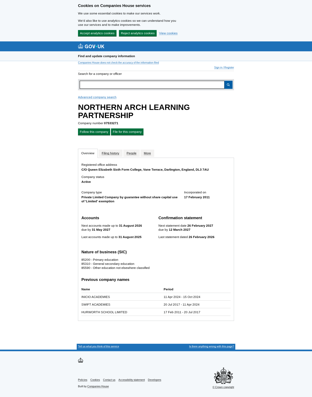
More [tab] (147, 153)
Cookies (95, 379)
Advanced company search (97, 97)
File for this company (127, 131)
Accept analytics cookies (97, 33)
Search (228, 85)
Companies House (98, 386)
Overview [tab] (87, 153)
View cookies (168, 33)
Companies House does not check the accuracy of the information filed (118, 62)
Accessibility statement (131, 379)
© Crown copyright (223, 387)
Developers (154, 379)
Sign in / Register (224, 67)
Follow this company (94, 131)
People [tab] (131, 153)
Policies (82, 379)
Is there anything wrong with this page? (211, 346)
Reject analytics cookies (138, 33)
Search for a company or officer (100, 74)
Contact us (109, 379)
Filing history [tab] (110, 153)
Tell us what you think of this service (98, 346)
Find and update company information (106, 56)
